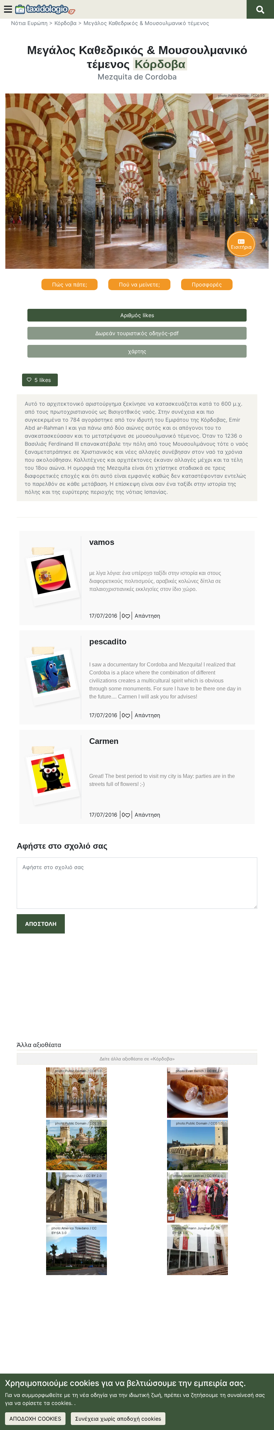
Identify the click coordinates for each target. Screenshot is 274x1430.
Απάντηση (147, 615)
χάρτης (137, 351)
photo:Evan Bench (190, 1071)
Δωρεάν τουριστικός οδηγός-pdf (137, 333)
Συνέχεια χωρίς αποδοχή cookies (118, 1418)
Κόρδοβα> (68, 23)
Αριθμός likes (137, 315)
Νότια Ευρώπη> (32, 23)
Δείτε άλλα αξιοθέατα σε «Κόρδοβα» (137, 1058)
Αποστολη (40, 924)
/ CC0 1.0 (258, 95)
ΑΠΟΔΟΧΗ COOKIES (35, 1418)
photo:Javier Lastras (188, 1176)
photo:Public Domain (234, 95)
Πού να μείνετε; (139, 284)
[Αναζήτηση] (260, 9)
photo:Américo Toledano (70, 1228)
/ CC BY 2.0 (214, 1071)
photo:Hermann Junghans (192, 1228)
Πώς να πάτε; (69, 284)
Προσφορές (207, 284)
